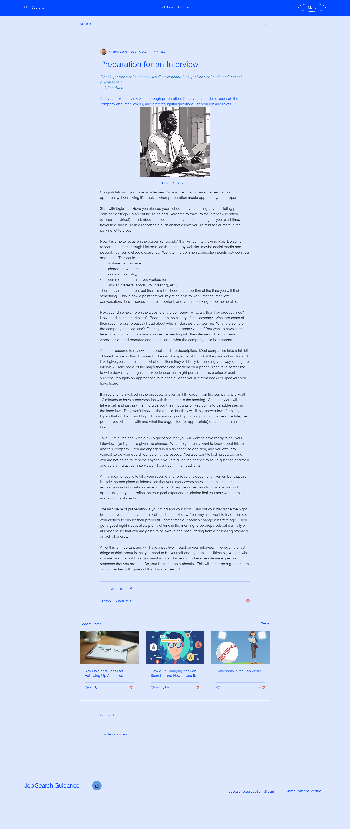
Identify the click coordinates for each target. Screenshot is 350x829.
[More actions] (247, 51)
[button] (265, 23)
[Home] (97, 785)
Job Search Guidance (51, 785)
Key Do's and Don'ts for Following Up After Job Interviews (104, 673)
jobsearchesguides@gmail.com (251, 791)
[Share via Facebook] (102, 588)
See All (265, 623)
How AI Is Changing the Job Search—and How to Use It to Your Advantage (175, 673)
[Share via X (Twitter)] (112, 588)
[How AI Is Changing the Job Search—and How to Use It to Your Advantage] (175, 647)
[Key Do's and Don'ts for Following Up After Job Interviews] (109, 647)
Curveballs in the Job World (238, 671)
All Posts (85, 23)
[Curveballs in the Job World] (240, 647)
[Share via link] (132, 588)
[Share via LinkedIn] (122, 588)
